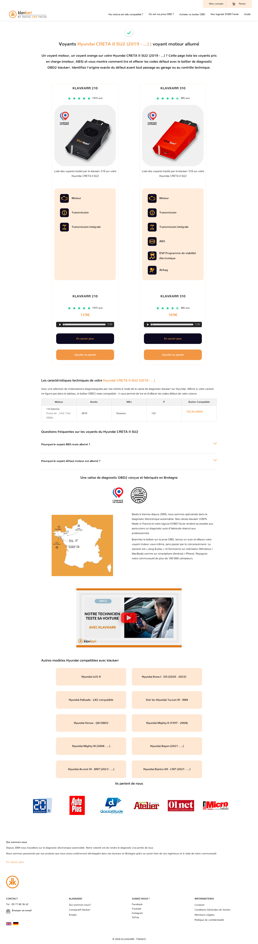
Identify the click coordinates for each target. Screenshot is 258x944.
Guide (247, 14)
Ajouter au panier (85, 355)
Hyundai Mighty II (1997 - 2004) (167, 723)
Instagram (137, 913)
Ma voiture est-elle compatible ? (125, 14)
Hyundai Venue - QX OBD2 (91, 723)
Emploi (73, 915)
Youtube (136, 909)
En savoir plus (85, 339)
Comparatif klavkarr (79, 910)
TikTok (135, 917)
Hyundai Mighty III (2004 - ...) (91, 746)
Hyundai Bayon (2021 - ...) (167, 746)
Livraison (199, 905)
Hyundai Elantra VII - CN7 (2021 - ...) (166, 769)
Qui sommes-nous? (80, 905)
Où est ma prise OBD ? (161, 14)
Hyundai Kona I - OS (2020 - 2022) (167, 676)
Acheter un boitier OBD (192, 14)
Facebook (137, 904)
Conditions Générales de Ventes (212, 910)
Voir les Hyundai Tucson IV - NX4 (167, 700)
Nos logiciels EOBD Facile (225, 14)
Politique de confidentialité (209, 920)
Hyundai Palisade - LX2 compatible (91, 700)
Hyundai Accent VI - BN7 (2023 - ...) (91, 769)
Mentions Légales (204, 915)
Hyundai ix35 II (91, 676)
